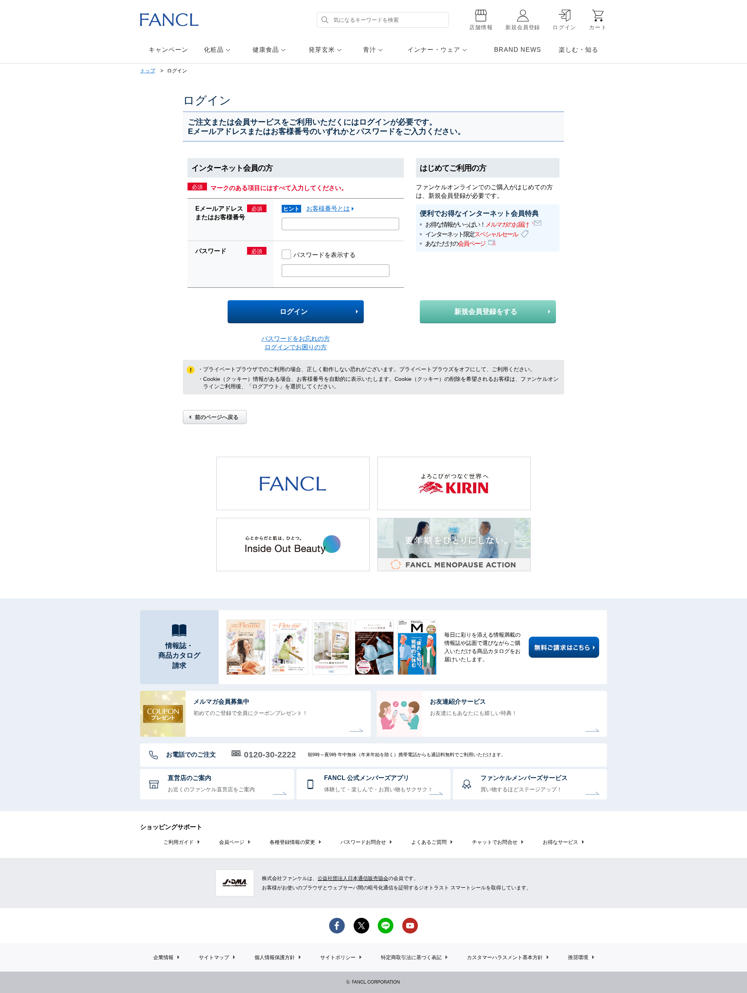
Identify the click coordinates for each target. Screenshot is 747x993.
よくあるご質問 (429, 842)
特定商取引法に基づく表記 (411, 957)
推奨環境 (578, 957)
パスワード (210, 251)
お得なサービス (560, 842)
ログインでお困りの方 (296, 347)
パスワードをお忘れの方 (295, 338)
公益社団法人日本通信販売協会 (352, 878)
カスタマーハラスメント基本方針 (505, 957)
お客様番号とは (328, 208)
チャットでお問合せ (494, 842)
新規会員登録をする (485, 311)
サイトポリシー (338, 957)
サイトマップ (214, 957)
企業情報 (163, 957)
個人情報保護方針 (274, 957)
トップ (147, 71)
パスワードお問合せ (363, 842)
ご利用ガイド (178, 842)
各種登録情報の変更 (292, 842)
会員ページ (231, 842)
